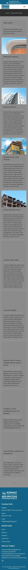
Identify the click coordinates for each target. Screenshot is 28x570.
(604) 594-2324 (15, 1)
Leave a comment (15, 27)
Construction (7, 416)
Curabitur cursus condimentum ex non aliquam (12, 411)
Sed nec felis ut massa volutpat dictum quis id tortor (12, 362)
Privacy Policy (6, 541)
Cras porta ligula (10, 310)
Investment (11, 367)
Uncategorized (7, 25)
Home (3, 529)
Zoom (12, 45)
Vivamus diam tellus (11, 260)
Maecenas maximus (11, 57)
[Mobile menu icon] (24, 6)
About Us (4, 532)
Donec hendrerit (10, 107)
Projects (6, 59)
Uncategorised (7, 457)
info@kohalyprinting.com (14, 3)
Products (4, 535)
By (14, 25)
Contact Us (5, 538)
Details (16, 45)
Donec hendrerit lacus (12, 210)
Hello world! (8, 23)
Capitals (6, 367)
